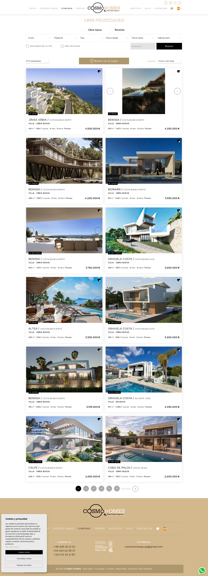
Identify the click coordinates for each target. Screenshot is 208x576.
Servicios (135, 8)
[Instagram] (171, 2)
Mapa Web (121, 568)
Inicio (32, 8)
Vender (80, 8)
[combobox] (39, 37)
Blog (148, 8)
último (126, 489)
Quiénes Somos (49, 8)
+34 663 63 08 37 (64, 550)
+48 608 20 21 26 (64, 546)
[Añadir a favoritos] (99, 71)
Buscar (169, 46)
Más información (12, 547)
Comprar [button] (66, 8)
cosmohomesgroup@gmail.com (144, 546)
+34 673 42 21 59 (64, 554)
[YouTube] (175, 2)
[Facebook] (166, 2)
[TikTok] (180, 2)
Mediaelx (147, 568)
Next (98, 91)
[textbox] (39, 37)
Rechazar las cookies (24, 565)
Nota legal (88, 568)
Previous (30, 91)
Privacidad (99, 568)
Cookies (110, 568)
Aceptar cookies (24, 552)
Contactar (160, 8)
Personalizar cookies (24, 558)
